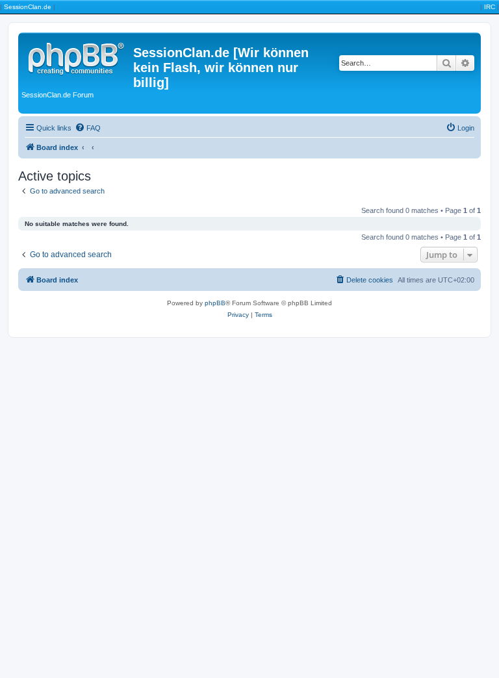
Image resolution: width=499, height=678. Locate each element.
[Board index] (77, 56)
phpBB (215, 303)
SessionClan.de (27, 6)
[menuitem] (88, 128)
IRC (489, 6)
